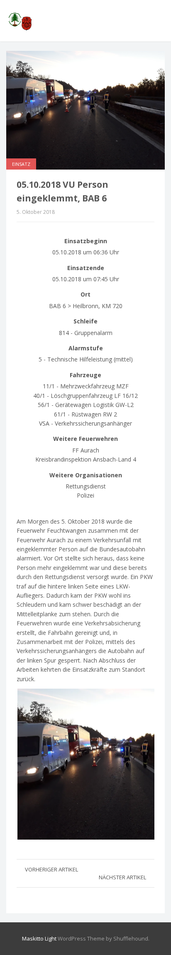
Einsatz (21, 164)
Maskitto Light (39, 938)
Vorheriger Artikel (51, 869)
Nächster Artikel (122, 877)
